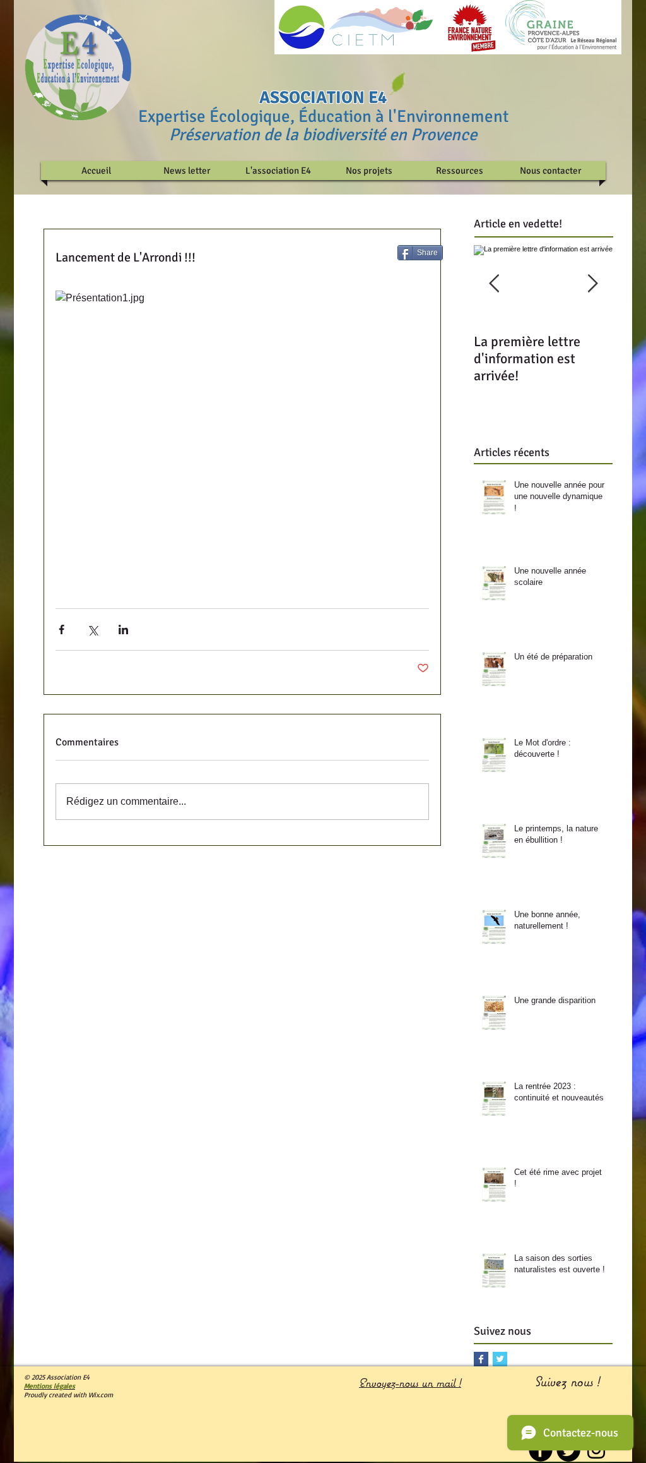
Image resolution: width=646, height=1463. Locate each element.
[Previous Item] (494, 284)
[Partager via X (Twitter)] (92, 629)
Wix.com (100, 1394)
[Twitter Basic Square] (500, 1359)
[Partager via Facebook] (62, 629)
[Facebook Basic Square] (481, 1359)
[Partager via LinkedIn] (123, 629)
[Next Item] (592, 284)
